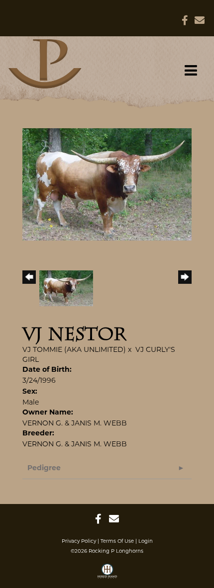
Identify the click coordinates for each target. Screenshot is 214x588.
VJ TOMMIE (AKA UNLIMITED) (74, 349)
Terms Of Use (117, 541)
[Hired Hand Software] (107, 575)
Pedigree (44, 468)
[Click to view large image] (107, 183)
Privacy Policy (79, 541)
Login (145, 541)
